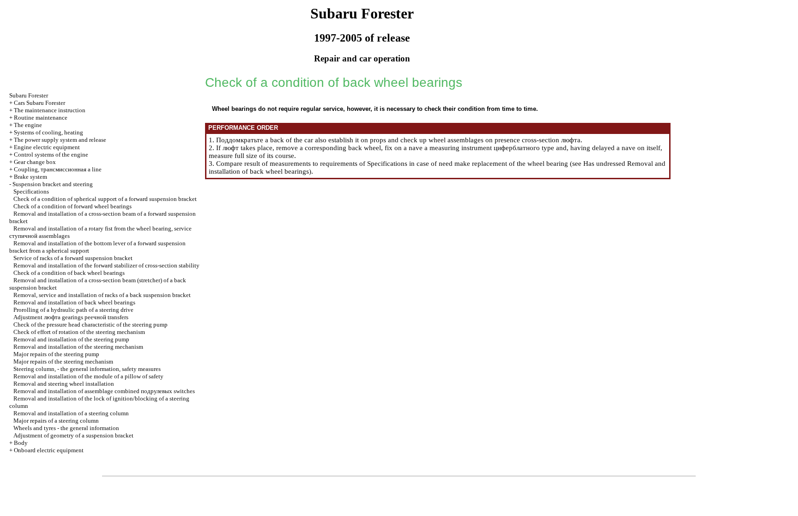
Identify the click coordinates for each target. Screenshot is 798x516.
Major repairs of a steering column (56, 420)
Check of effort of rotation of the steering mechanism (79, 331)
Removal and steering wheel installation (63, 383)
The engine (28, 124)
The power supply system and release (60, 139)
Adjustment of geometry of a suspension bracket (73, 435)
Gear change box (35, 161)
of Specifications (383, 163)
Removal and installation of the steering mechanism (78, 346)
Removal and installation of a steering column (71, 413)
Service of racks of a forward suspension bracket (73, 258)
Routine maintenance (40, 117)
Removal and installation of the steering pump (71, 339)
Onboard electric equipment (49, 450)
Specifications (31, 191)
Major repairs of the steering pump (56, 354)
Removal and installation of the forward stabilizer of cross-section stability (106, 265)
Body (21, 442)
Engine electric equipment (47, 147)
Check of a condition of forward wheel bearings (72, 206)
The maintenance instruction (49, 110)
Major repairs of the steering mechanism (63, 361)
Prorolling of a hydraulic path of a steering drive (73, 309)
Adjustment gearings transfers (70, 317)
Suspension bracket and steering (52, 184)
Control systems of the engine (51, 154)
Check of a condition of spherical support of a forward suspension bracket (105, 198)
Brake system (30, 176)
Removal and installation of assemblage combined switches (104, 391)
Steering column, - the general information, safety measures (87, 368)
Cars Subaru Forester (39, 102)
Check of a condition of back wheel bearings (69, 272)
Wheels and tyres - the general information (66, 428)
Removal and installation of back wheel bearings (74, 302)
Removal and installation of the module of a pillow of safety (88, 376)
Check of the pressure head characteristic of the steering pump (90, 324)
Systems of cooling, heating (48, 132)
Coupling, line (58, 169)
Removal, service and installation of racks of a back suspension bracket (102, 294)
